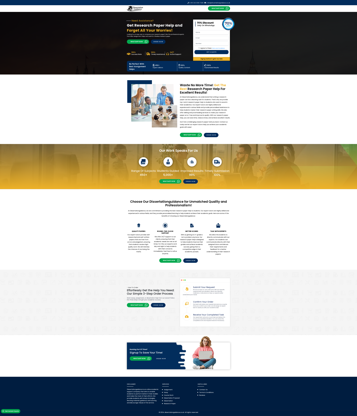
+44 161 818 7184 (197, 3)
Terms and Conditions (218, 48)
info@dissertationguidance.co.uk (218, 3)
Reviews (202, 395)
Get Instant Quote (12, 411)
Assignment (168, 390)
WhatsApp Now (217, 8)
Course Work (168, 395)
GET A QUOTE (211, 52)
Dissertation (168, 401)
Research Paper (170, 404)
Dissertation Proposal (172, 398)
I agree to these (212, 48)
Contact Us (203, 390)
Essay (166, 392)
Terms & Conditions (206, 392)
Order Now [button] (158, 42)
